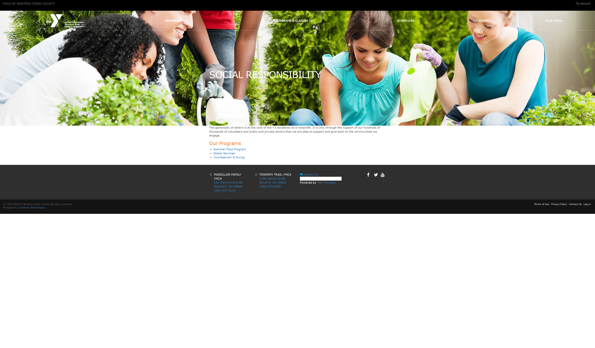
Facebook (370, 175)
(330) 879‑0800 (270, 186)
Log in (587, 204)
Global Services (224, 153)
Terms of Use (541, 204)
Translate (329, 182)
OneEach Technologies (32, 207)
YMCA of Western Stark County (28, 3)
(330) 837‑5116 (224, 190)
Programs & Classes (292, 20)
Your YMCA (554, 20)
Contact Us (311, 174)
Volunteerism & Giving (229, 157)
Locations (481, 20)
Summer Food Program (229, 149)
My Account (583, 3)
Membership (175, 20)
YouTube (384, 175)
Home (65, 20)
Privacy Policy (559, 204)
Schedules (406, 20)
